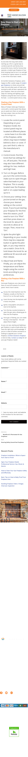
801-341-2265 (10, 655)
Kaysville (3, 558)
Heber (2, 567)
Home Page (3, 750)
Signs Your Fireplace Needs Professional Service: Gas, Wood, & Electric (12, 464)
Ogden (17, 564)
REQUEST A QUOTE (14, 517)
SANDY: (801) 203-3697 (18, 2)
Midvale (15, 558)
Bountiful (17, 551)
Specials (23, 750)
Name (4, 381)
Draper (20, 553)
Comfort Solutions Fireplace (17, 336)
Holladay (19, 555)
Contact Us (13, 753)
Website (4, 403)
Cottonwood (12, 553)
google (11, 693)
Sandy (2, 562)
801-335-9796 (10, 668)
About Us (10, 750)
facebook (1, 693)
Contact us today (16, 338)
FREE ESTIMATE (14, 9)
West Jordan (19, 562)
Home (2, 27)
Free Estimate (5, 753)
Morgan (22, 564)
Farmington (4, 555)
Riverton (6, 560)
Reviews (17, 750)
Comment (5, 368)
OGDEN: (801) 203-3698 (18, 4)
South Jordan (9, 562)
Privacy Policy (23, 753)
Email (3, 392)
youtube (6, 693)
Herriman (12, 555)
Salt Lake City (18, 560)
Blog (4, 349)
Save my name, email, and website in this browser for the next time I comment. (13, 414)
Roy (11, 560)
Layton (9, 558)
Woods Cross (9, 564)
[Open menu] (2, 15)
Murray (21, 558)
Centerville (4, 553)
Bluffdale (10, 551)
